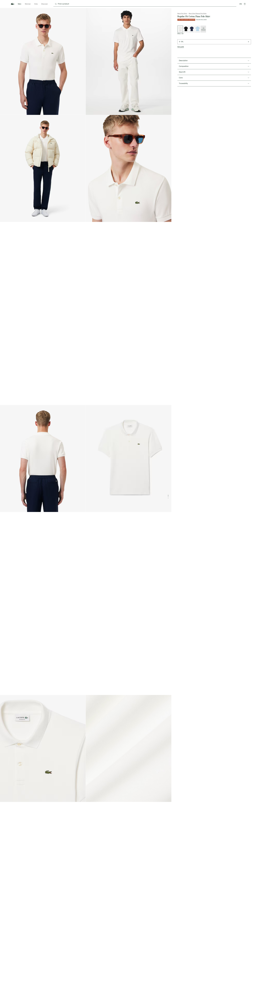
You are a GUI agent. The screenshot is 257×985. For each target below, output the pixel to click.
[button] (245, 4)
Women (28, 4)
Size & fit (182, 72)
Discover (44, 4)
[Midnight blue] (191, 29)
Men (19, 4)
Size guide (180, 46)
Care (181, 78)
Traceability (183, 83)
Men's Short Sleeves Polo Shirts (197, 13)
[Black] (186, 29)
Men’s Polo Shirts (182, 13)
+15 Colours (203, 29)
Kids (36, 4)
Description (183, 60)
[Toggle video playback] (89, 111)
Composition (184, 66)
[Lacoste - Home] (12, 4)
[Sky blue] (197, 29)
